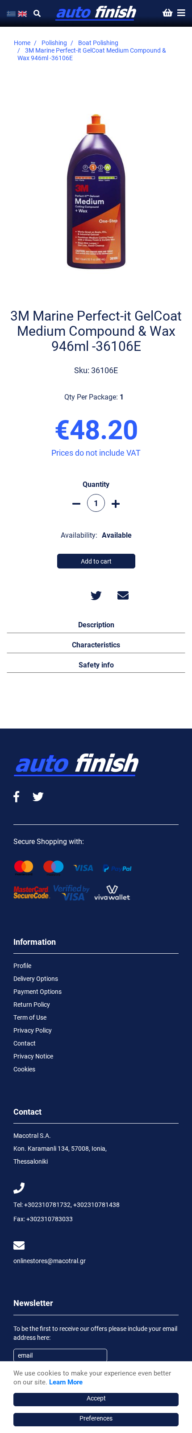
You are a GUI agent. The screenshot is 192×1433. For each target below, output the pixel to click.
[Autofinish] (96, 13)
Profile (22, 965)
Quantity (96, 484)
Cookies (24, 1069)
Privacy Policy (32, 1030)
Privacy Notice (33, 1056)
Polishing (54, 42)
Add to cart (96, 561)
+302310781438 (96, 1204)
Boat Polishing (98, 42)
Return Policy (31, 1004)
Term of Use (29, 1017)
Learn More (66, 1381)
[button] (96, 624)
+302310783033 (49, 1219)
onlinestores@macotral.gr (49, 1260)
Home (22, 42)
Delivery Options (35, 978)
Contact (24, 1043)
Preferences (96, 1418)
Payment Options (37, 991)
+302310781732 (47, 1204)
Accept (96, 1398)
